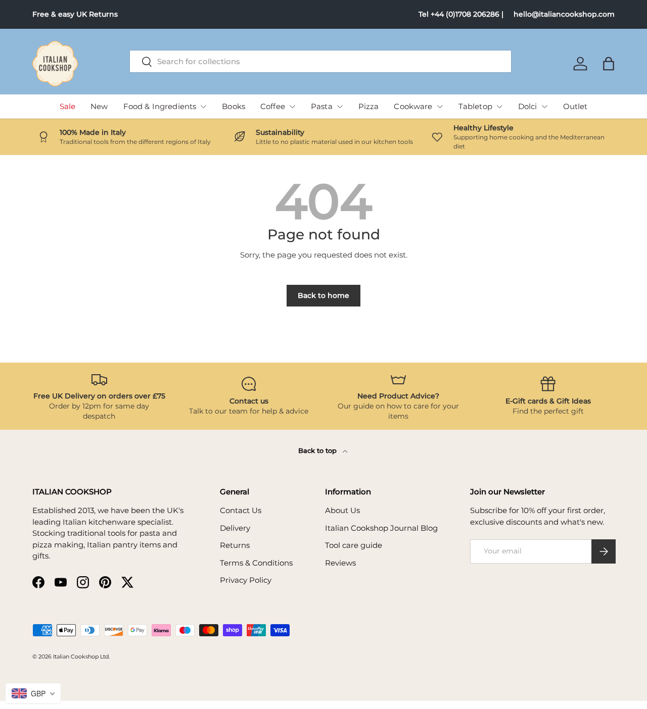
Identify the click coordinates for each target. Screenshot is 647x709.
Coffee (272, 106)
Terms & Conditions (256, 563)
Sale (68, 106)
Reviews (340, 563)
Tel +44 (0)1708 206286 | (461, 14)
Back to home (323, 295)
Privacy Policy (245, 580)
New (99, 106)
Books (233, 106)
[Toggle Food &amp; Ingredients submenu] (203, 106)
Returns (235, 545)
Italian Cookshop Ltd (81, 656)
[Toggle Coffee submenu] (292, 106)
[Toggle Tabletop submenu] (499, 106)
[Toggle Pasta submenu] (340, 106)
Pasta (322, 106)
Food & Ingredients (160, 106)
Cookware (413, 106)
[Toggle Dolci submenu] (544, 106)
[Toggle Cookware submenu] (440, 106)
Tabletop (475, 106)
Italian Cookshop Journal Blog (381, 528)
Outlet (575, 106)
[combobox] (321, 61)
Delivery (235, 528)
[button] (608, 64)
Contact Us (240, 510)
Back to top (318, 450)
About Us (342, 510)
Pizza (368, 106)
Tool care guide (353, 545)
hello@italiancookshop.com (564, 14)
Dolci (527, 106)
